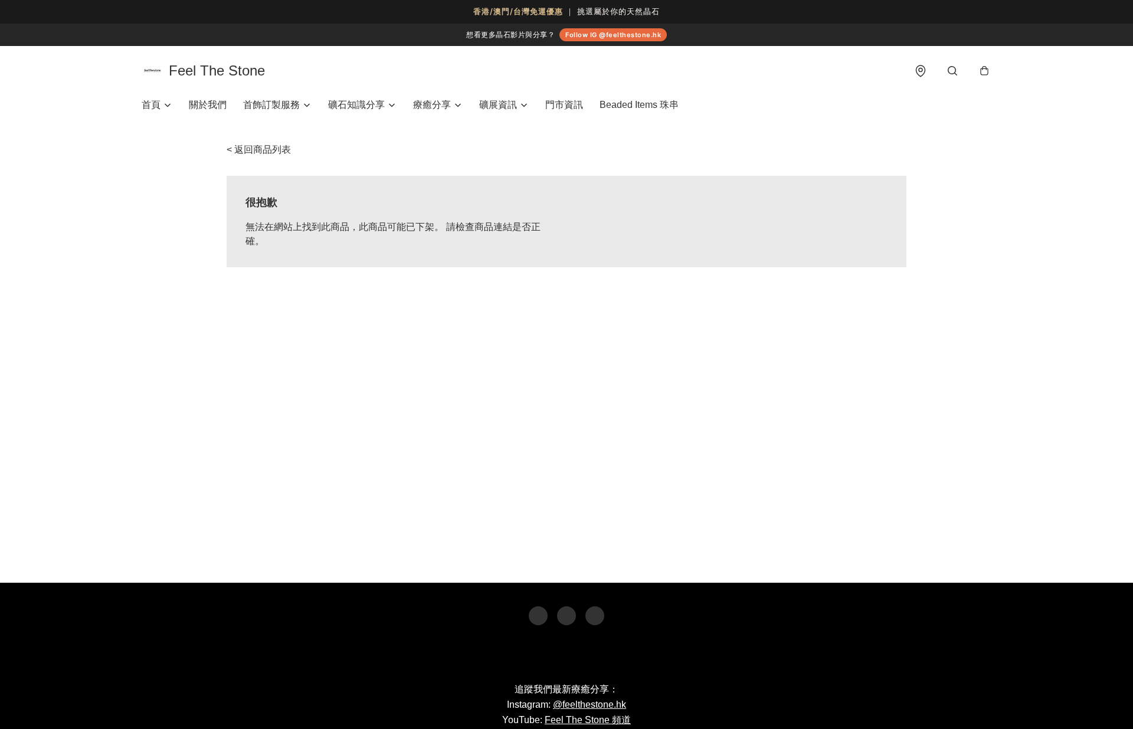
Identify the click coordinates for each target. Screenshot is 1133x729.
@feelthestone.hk (589, 705)
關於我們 (208, 105)
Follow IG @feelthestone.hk (613, 35)
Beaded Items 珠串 (639, 105)
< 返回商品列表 (259, 150)
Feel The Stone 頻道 (588, 720)
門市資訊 (564, 105)
